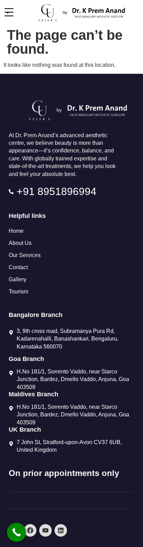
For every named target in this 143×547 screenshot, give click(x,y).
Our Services (25, 255)
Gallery (17, 279)
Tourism (18, 291)
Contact (18, 267)
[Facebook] (30, 530)
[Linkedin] (60, 530)
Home (16, 231)
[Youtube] (45, 530)
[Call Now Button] (16, 532)
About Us (20, 243)
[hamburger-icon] (8, 12)
